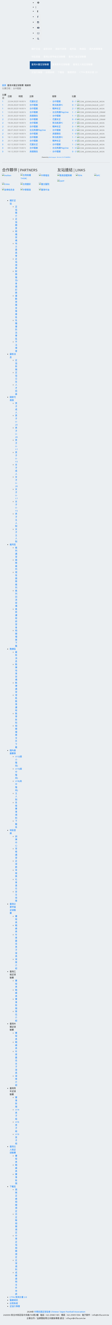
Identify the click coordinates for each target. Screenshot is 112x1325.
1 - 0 (74, 133)
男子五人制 (16, 519)
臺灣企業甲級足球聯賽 (53, 57)
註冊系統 (50, 72)
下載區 (60, 73)
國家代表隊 (60, 49)
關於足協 (35, 49)
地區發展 (35, 57)
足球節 (16, 863)
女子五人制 (16, 535)
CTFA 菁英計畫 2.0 (88, 72)
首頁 (4, 85)
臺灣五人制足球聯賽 (82, 65)
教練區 (82, 49)
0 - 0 (74, 119)
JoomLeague (52, 157)
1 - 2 (74, 144)
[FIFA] (79, 175)
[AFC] (97, 175)
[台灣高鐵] (28, 176)
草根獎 (16, 873)
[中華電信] (44, 175)
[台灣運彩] (25, 183)
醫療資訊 (71, 72)
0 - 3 (74, 151)
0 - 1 (74, 101)
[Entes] (6, 183)
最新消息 (47, 49)
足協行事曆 (36, 72)
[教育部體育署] (64, 175)
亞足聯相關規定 (16, 1223)
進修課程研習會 (16, 618)
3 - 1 (74, 126)
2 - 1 (74, 108)
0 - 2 (74, 130)
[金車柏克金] (8, 189)
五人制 (16, 796)
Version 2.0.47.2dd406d (63, 157)
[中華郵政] (25, 189)
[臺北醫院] (44, 183)
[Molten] (6, 175)
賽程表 (16, 919)
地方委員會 (16, 249)
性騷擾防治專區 (16, 329)
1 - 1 (74, 112)
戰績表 (16, 928)
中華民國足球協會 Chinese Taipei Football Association (59, 1311)
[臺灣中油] (44, 189)
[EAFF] (60, 180)
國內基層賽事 (95, 49)
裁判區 (72, 49)
